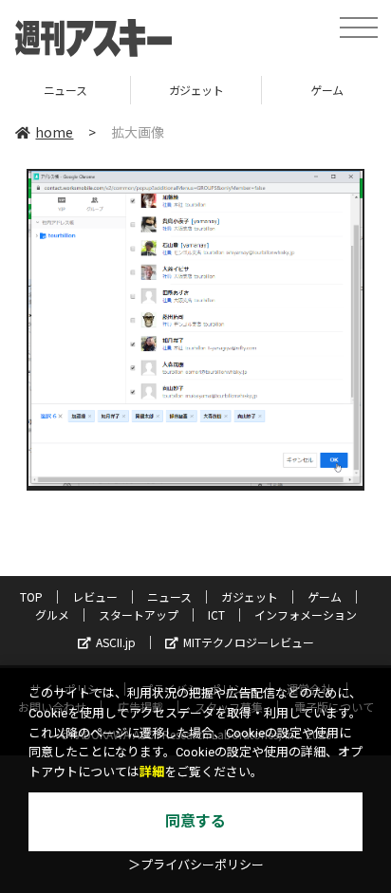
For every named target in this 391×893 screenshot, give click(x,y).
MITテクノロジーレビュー (248, 642)
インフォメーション (305, 614)
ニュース (169, 596)
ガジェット (167, 90)
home (54, 131)
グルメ (52, 614)
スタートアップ (138, 614)
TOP (31, 596)
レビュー (95, 596)
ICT (216, 614)
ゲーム (298, 90)
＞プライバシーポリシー (196, 865)
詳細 (152, 772)
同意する (195, 821)
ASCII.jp (116, 642)
